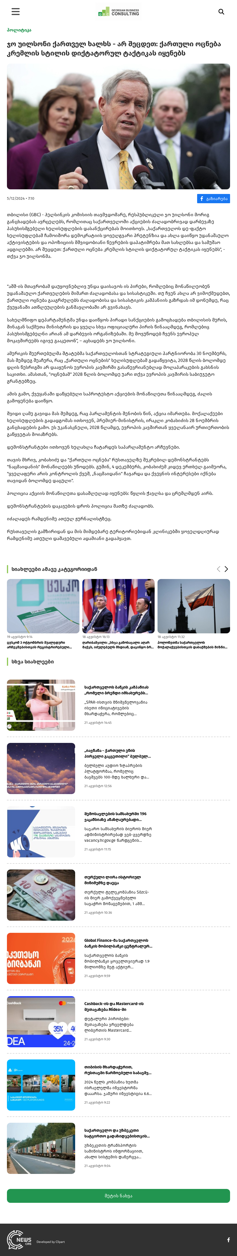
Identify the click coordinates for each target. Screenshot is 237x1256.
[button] (218, 569)
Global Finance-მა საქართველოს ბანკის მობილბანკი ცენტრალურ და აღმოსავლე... (116, 943)
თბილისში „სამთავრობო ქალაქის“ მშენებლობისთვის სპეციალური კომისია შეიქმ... (193, 645)
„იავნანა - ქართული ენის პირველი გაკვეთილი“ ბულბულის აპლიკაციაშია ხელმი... (118, 753)
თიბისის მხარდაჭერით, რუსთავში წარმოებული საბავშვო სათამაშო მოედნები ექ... (118, 1070)
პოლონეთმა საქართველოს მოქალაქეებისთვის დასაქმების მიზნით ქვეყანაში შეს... (117, 645)
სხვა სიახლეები (33, 661)
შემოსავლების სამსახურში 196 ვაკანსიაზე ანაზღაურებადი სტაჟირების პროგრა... (115, 817)
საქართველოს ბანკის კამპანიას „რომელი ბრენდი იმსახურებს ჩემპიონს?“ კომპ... (116, 690)
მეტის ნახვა (118, 1195)
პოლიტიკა (19, 30)
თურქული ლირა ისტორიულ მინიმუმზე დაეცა (112, 880)
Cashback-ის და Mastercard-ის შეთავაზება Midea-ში (114, 1006)
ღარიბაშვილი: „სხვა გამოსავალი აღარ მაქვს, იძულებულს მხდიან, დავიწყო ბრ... (42, 645)
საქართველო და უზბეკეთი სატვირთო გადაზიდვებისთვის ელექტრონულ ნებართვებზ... (115, 1133)
